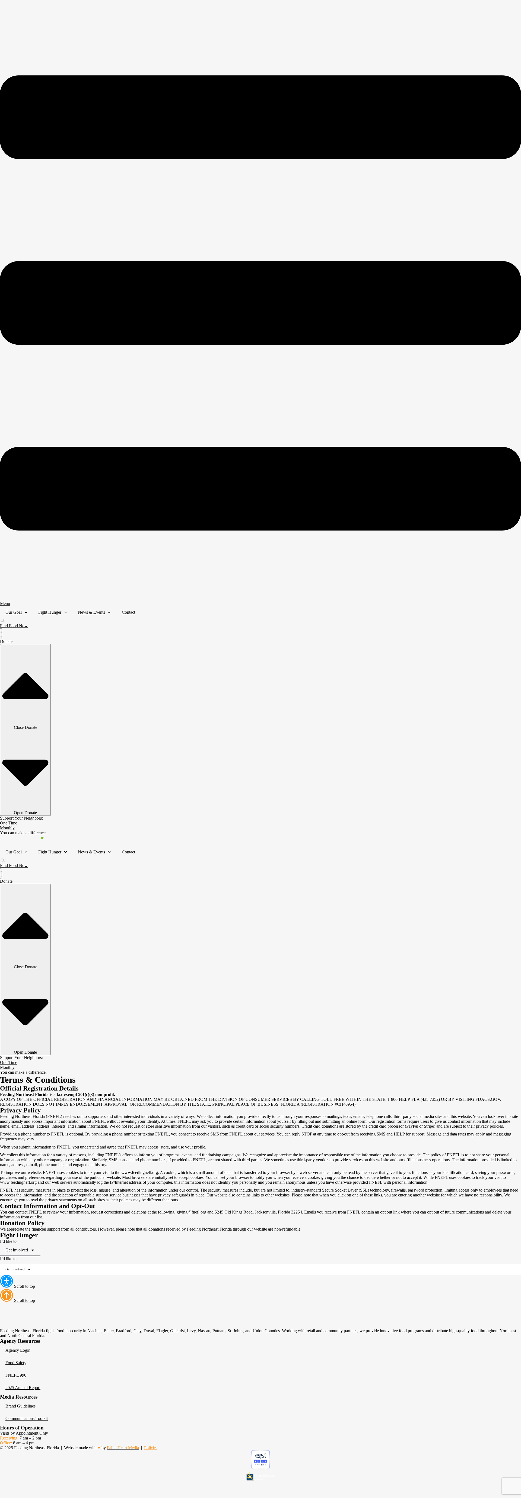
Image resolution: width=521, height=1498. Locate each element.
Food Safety (15, 1362)
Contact (128, 612)
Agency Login (17, 1350)
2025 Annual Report (22, 1387)
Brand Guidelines (20, 1406)
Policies (150, 1447)
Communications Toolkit (26, 1418)
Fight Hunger (49, 612)
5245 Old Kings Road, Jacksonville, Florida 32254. (259, 1212)
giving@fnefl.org (191, 1212)
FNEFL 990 (15, 1375)
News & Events (91, 612)
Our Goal (13, 612)
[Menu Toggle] (1, 633)
